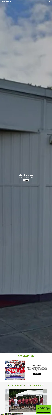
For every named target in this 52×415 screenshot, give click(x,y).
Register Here (37, 373)
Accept (43, 412)
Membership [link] (34, 1)
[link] (6, 1)
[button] (46, 1)
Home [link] (21, 1)
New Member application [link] (27, 1)
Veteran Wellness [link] (41, 1)
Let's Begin (26, 180)
